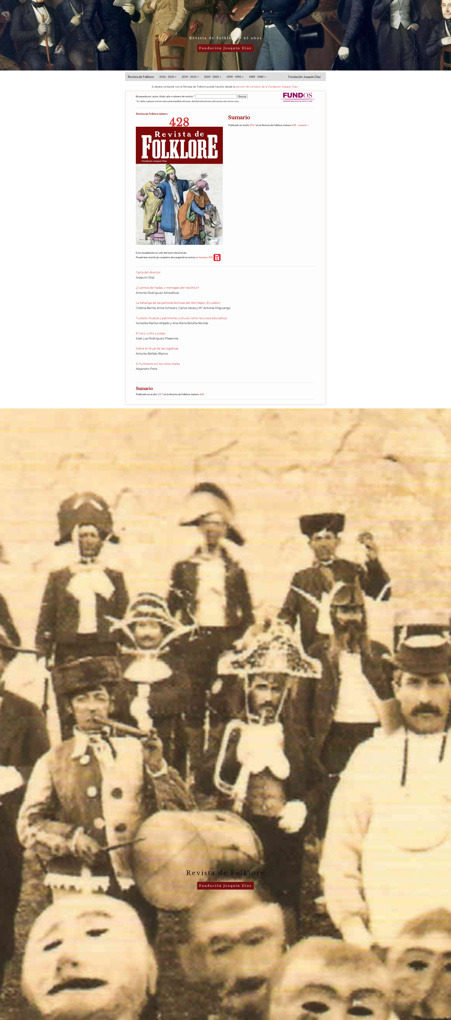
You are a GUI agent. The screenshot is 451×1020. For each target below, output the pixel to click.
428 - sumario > (300, 125)
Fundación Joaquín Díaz (304, 77)
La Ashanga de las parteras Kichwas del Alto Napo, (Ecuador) (178, 303)
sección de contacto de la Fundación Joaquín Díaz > (267, 86)
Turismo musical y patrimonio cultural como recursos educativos (181, 318)
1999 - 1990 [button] (234, 76)
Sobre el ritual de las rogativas (157, 348)
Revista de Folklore (141, 77)
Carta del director (148, 272)
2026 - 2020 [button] (167, 76)
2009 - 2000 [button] (211, 76)
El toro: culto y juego (150, 333)
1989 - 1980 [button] (256, 76)
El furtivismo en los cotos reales (158, 364)
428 (202, 394)
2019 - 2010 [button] (189, 76)
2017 (252, 125)
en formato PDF (205, 257)
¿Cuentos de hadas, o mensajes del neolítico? (167, 287)
